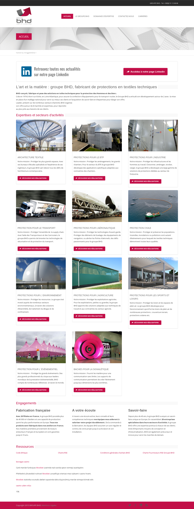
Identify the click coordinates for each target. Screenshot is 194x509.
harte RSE (63, 452)
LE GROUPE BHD (82, 16)
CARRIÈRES (142, 16)
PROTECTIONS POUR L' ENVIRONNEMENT (39, 295)
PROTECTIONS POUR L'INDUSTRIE (148, 157)
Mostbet (39, 467)
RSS (147, 505)
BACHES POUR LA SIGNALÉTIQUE (91, 369)
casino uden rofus (23, 485)
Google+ (135, 505)
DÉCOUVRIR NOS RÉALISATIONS (34, 178)
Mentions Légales (49, 505)
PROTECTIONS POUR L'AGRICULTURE (93, 295)
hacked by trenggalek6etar (25, 53)
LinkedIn (141, 505)
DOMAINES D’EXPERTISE (103, 16)
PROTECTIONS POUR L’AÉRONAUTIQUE (94, 228)
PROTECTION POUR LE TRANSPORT (36, 228)
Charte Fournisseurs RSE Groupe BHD (158, 452)
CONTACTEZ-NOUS (126, 16)
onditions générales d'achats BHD (115, 452)
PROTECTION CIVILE (140, 228)
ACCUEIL (67, 16)
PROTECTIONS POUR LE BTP (89, 157)
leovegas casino (22, 461)
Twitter (130, 505)
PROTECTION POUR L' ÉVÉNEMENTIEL (38, 369)
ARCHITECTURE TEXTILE (30, 157)
